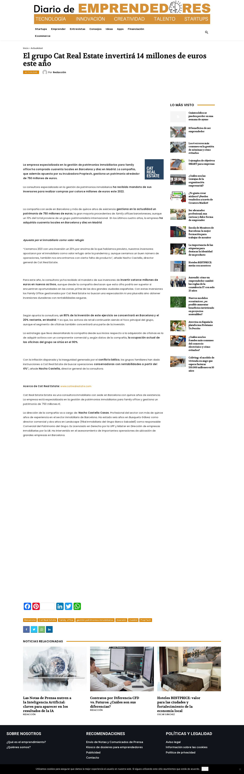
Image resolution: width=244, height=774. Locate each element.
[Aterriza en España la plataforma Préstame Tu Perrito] (178, 325)
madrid (133, 620)
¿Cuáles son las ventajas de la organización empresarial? (197, 180)
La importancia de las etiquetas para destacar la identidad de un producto (201, 249)
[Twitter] (34, 629)
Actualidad (37, 48)
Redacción (59, 72)
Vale (205, 769)
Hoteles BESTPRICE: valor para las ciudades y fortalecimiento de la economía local (178, 704)
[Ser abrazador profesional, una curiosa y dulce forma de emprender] (178, 214)
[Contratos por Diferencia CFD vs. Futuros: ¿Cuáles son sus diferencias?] (122, 669)
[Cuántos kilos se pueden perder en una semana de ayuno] (178, 116)
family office (66, 620)
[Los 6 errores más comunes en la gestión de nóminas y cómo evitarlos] (178, 147)
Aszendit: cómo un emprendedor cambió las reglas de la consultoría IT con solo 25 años (202, 284)
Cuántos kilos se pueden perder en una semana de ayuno (201, 116)
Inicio (26, 48)
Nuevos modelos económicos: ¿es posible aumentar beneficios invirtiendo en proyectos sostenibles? (201, 306)
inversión (121, 620)
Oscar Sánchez (166, 714)
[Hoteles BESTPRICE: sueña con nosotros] (178, 266)
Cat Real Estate (47, 620)
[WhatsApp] (41, 629)
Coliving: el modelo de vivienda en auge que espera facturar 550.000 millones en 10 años (201, 364)
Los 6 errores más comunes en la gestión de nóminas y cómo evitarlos (201, 148)
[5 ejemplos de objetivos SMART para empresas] (178, 164)
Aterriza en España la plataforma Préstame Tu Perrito (201, 325)
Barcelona (30, 620)
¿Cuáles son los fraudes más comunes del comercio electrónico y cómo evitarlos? (201, 343)
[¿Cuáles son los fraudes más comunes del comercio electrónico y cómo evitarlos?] (178, 341)
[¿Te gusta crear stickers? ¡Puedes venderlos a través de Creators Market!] (178, 197)
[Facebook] (26, 629)
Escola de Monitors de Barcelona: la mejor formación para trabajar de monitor (201, 232)
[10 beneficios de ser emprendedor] (178, 132)
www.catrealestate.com (75, 386)
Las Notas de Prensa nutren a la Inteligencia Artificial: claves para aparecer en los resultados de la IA (47, 704)
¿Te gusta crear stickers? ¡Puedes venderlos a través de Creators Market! (201, 198)
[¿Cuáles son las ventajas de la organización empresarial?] (178, 179)
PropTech (145, 620)
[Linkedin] (49, 629)
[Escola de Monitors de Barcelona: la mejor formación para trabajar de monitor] (178, 231)
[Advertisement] (93, 125)
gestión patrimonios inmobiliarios (95, 620)
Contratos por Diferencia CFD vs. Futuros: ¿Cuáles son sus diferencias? (114, 702)
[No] (240, 769)
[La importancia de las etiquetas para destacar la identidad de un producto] (178, 248)
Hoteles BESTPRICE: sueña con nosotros (200, 264)
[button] (207, 32)
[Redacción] (45, 72)
